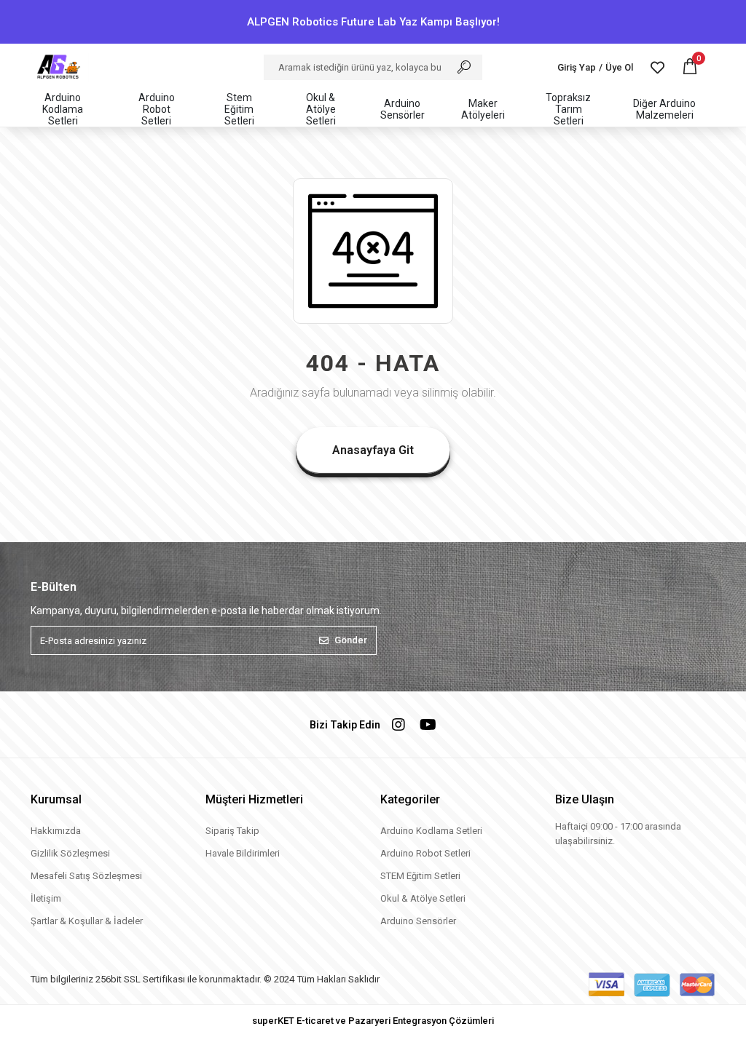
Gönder (350, 640)
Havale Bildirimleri (242, 853)
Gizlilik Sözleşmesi (70, 853)
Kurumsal (56, 799)
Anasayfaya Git (373, 450)
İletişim (46, 898)
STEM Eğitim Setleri (420, 875)
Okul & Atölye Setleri (423, 898)
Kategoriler (410, 799)
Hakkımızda (56, 830)
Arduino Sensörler (418, 920)
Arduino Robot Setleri (425, 853)
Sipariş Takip (232, 830)
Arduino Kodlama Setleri (431, 830)
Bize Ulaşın (584, 799)
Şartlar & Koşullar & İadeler (87, 920)
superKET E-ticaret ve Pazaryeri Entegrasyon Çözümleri (373, 1020)
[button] (690, 67)
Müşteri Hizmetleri (254, 799)
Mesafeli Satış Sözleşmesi (86, 875)
